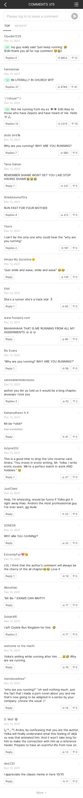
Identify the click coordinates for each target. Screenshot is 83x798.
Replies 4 (11, 215)
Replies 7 (11, 152)
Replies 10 (12, 123)
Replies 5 (11, 57)
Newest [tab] (21, 26)
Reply (9, 277)
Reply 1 (10, 185)
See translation (13, 429)
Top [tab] (7, 26)
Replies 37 (12, 87)
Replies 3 (11, 401)
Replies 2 (11, 248)
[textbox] (39, 16)
